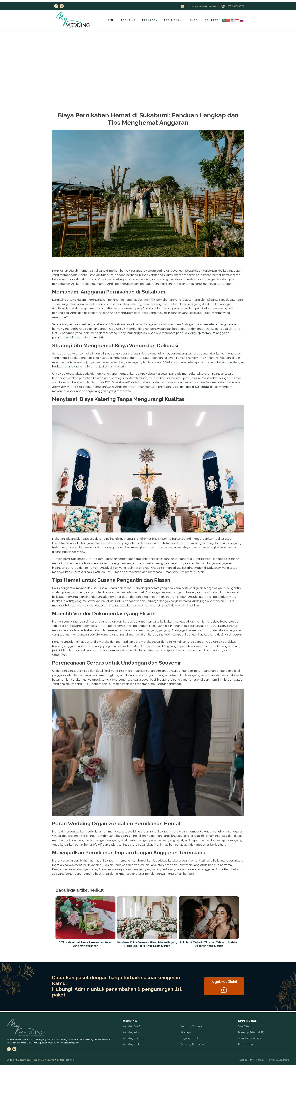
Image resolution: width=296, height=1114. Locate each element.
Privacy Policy (257, 1059)
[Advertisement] (148, 56)
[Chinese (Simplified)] (228, 20)
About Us (128, 20)
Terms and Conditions (278, 1059)
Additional (172, 20)
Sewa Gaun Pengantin (251, 1038)
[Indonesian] (237, 20)
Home (110, 20)
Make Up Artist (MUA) (251, 1032)
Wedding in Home (133, 1044)
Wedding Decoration (192, 1044)
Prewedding (245, 1044)
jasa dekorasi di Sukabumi (191, 386)
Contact (211, 20)
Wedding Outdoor (191, 1026)
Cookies (243, 1059)
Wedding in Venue (133, 1038)
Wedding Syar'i (131, 1026)
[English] (233, 20)
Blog (194, 20)
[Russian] (241, 20)
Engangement (189, 1038)
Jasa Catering (246, 1026)
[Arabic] (224, 20)
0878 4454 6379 (235, 6)
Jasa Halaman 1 (67, 1059)
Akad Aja (185, 1032)
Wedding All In (131, 1032)
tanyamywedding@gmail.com (202, 6)
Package (148, 20)
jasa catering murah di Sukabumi (198, 567)
